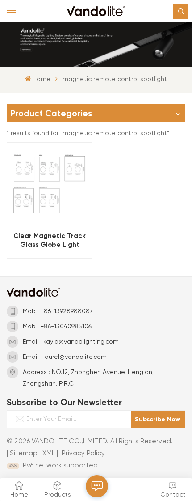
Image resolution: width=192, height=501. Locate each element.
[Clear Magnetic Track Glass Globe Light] (49, 185)
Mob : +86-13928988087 (58, 311)
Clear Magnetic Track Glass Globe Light (49, 240)
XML (48, 453)
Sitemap (24, 453)
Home (41, 79)
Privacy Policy (83, 453)
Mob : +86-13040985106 (57, 326)
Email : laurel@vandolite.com (65, 357)
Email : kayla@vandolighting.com (71, 342)
